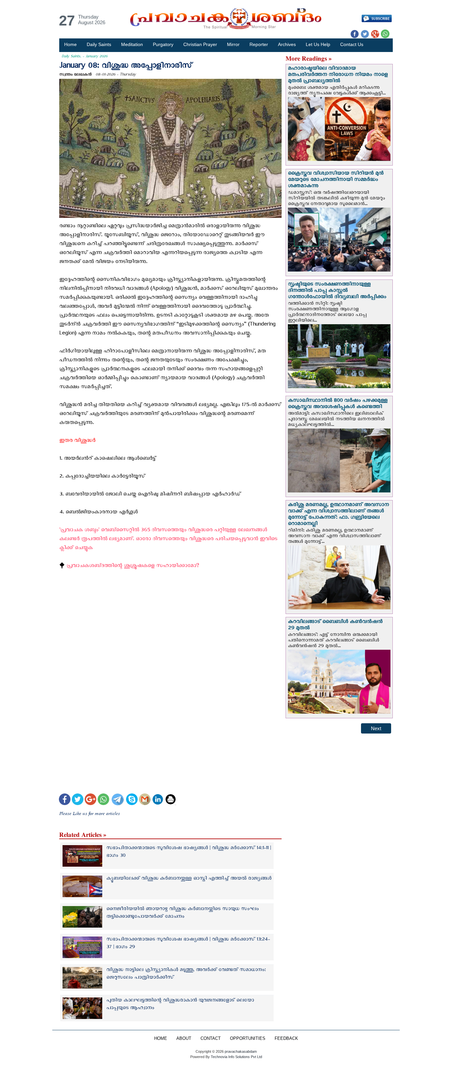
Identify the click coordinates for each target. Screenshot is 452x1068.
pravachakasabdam (241, 1051)
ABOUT (183, 1038)
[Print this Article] (170, 800)
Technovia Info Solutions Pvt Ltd (236, 1057)
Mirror (233, 44)
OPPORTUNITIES (247, 1038)
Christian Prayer (200, 44)
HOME (160, 1038)
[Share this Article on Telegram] (117, 800)
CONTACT (211, 1038)
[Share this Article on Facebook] (64, 800)
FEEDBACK (286, 1038)
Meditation (132, 44)
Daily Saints (99, 44)
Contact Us (351, 44)
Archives (287, 44)
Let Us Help (318, 44)
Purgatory (163, 44)
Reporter (258, 44)
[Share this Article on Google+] (90, 800)
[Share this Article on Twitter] (77, 800)
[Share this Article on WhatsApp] (103, 800)
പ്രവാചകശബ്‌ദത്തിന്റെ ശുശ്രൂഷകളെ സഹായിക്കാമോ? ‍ (134, 567)
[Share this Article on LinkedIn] (157, 800)
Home (70, 44)
